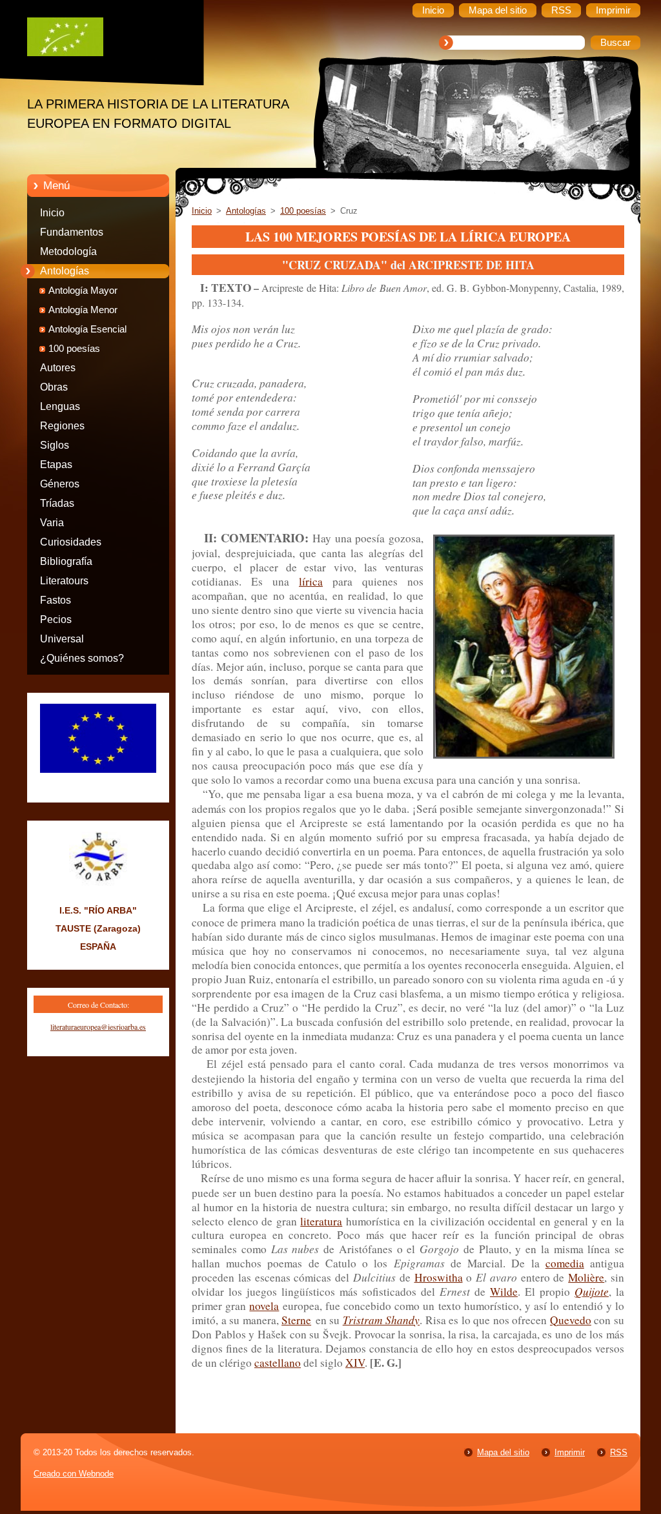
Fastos (55, 600)
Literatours (64, 580)
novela (264, 1305)
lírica (311, 581)
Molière (586, 1277)
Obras (54, 387)
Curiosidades (70, 542)
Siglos (54, 445)
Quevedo (570, 1320)
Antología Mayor (82, 290)
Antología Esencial (87, 329)
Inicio (52, 212)
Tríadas (57, 503)
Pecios (56, 619)
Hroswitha (438, 1277)
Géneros (59, 483)
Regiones (62, 425)
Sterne (296, 1320)
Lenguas (60, 406)
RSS (618, 1452)
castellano (277, 1362)
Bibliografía (66, 561)
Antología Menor (82, 310)
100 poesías (74, 348)
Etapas (56, 464)
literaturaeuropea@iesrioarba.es (98, 1026)
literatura (321, 1221)
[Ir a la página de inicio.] (107, 40)
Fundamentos (71, 232)
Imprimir (569, 1452)
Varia (52, 522)
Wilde (504, 1291)
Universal (62, 638)
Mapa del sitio (503, 1452)
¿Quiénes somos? (82, 658)
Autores (58, 367)
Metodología (68, 251)
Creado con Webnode (74, 1473)
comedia (564, 1263)
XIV (355, 1362)
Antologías (64, 270)
